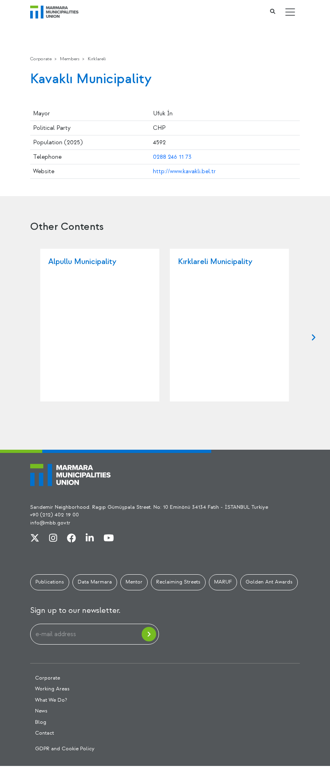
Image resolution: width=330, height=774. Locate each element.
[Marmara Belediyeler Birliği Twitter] (34, 538)
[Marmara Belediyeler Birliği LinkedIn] (90, 538)
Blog (40, 722)
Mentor (134, 582)
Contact (44, 733)
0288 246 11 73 (172, 157)
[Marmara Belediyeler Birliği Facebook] (71, 538)
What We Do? (51, 700)
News (41, 711)
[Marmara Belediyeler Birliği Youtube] (109, 538)
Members (69, 59)
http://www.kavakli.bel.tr (184, 171)
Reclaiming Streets (178, 582)
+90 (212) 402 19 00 (54, 515)
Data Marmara (95, 582)
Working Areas (52, 689)
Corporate (41, 59)
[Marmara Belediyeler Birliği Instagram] (53, 538)
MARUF (223, 582)
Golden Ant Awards (269, 582)
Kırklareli (97, 59)
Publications (49, 582)
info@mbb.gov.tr (50, 523)
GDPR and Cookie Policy (65, 748)
